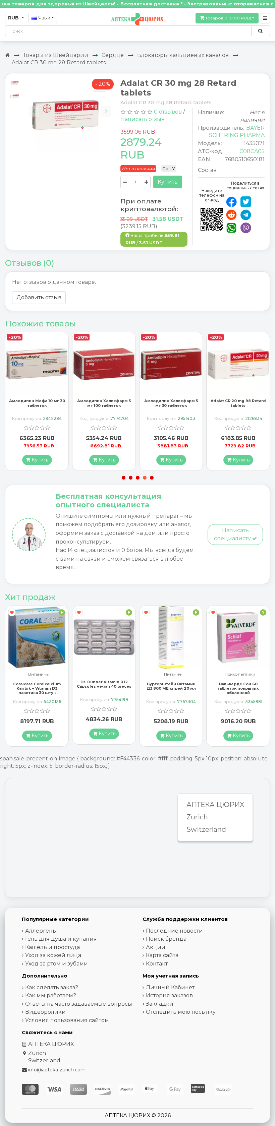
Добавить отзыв (38, 297)
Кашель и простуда (52, 947)
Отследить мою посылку (181, 1012)
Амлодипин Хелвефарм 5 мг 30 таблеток (171, 403)
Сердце (113, 55)
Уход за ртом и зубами (56, 963)
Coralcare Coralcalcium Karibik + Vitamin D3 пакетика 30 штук (37, 688)
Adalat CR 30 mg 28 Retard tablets (59, 62)
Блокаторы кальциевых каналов (183, 55)
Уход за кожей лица (53, 955)
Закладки (159, 1004)
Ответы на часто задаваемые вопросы (78, 1004)
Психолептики (240, 674)
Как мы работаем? (50, 995)
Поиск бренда (166, 939)
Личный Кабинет (170, 987)
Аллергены (41, 931)
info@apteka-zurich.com (57, 1070)
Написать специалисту (233, 534)
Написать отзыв (142, 119)
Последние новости (174, 931)
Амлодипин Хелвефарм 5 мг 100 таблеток (104, 403)
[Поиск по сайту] (260, 30)
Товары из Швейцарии (55, 55)
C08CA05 (252, 151)
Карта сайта (162, 955)
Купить (168, 182)
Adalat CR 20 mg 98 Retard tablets (238, 403)
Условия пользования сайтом (67, 1020)
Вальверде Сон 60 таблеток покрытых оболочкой (238, 688)
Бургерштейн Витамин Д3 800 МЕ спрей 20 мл (171, 686)
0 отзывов (168, 112)
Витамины (38, 674)
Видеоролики (45, 1012)
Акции (155, 947)
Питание (173, 674)
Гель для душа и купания (61, 939)
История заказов (169, 995)
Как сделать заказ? (51, 987)
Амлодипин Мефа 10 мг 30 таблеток (37, 403)
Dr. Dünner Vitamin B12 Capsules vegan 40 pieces (104, 684)
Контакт (157, 963)
